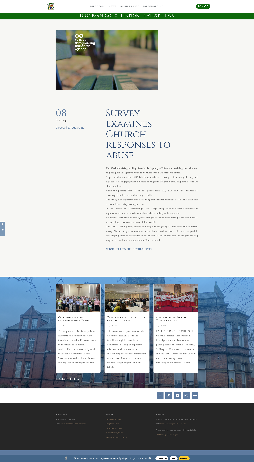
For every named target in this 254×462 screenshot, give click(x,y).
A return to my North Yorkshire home (171, 319)
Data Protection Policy (114, 428)
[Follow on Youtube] (177, 395)
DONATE (203, 6)
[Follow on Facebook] (160, 395)
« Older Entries (69, 379)
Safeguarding (76, 127)
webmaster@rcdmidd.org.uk (167, 435)
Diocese (61, 127)
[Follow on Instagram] (186, 395)
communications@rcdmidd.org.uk (73, 424)
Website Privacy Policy (114, 433)
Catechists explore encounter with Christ (74, 319)
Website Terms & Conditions (116, 437)
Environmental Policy (113, 419)
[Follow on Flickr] (195, 395)
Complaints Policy (112, 424)
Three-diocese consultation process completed (126, 319)
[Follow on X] (168, 395)
